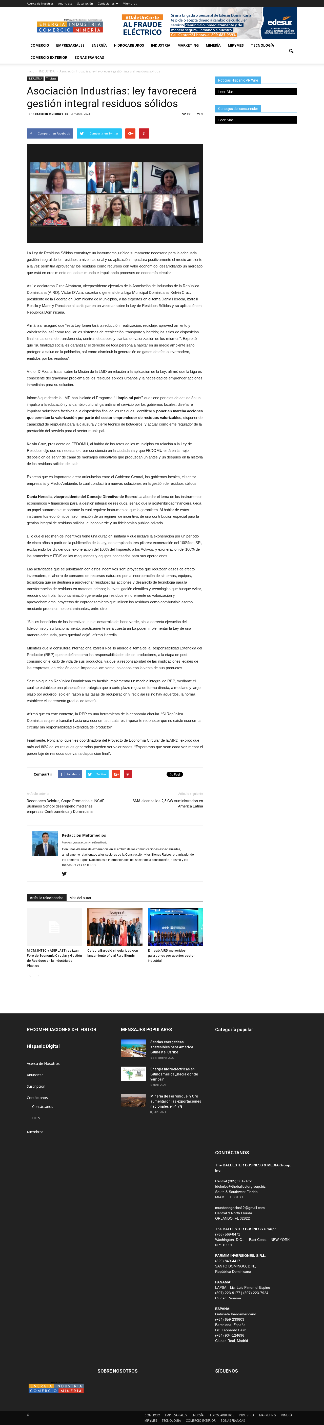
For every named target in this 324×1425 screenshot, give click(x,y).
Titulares (51, 78)
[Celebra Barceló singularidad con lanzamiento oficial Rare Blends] (115, 927)
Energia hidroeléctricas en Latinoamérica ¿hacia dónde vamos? (174, 1074)
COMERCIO (39, 45)
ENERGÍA (99, 45)
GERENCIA (223, 1077)
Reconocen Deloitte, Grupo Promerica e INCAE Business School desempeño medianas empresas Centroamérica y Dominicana (65, 806)
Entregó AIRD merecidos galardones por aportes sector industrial (171, 955)
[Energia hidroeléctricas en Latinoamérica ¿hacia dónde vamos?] (133, 1074)
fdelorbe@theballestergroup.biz (240, 1186)
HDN (36, 1117)
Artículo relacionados (47, 898)
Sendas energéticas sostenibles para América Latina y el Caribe (171, 1047)
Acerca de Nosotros (40, 3)
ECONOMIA (224, 1134)
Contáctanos (106, 3)
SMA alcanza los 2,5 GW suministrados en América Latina (168, 803)
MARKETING (188, 45)
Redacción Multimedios (50, 113)
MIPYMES (236, 45)
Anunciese (65, 3)
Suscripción (85, 3)
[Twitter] (66, 874)
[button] (291, 51)
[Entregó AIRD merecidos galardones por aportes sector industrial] (175, 927)
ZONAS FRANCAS (89, 57)
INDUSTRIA (160, 45)
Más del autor (80, 898)
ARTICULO (224, 1123)
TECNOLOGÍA (262, 45)
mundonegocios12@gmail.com (240, 1208)
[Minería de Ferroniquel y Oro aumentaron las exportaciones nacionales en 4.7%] (133, 1100)
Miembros (130, 3)
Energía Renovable (230, 1111)
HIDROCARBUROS (129, 45)
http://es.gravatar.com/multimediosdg (84, 842)
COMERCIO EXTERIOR (48, 57)
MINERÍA (213, 45)
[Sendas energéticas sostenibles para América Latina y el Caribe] (133, 1048)
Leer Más (226, 91)
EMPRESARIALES (70, 45)
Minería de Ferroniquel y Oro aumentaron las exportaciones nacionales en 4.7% (175, 1101)
